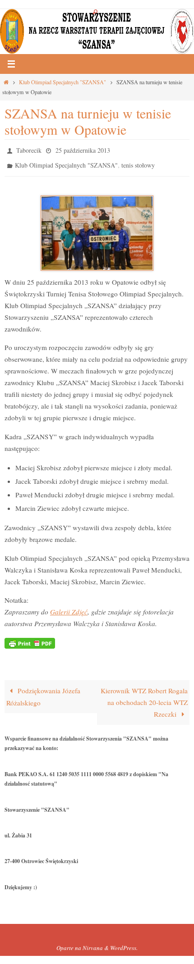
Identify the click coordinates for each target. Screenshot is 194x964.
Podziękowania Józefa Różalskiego (43, 692)
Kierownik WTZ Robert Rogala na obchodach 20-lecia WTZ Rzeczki (144, 698)
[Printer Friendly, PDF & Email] (30, 638)
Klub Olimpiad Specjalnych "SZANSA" (62, 82)
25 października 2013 (82, 149)
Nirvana (93, 944)
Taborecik (29, 149)
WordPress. (124, 944)
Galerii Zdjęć (69, 607)
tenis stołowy (138, 162)
